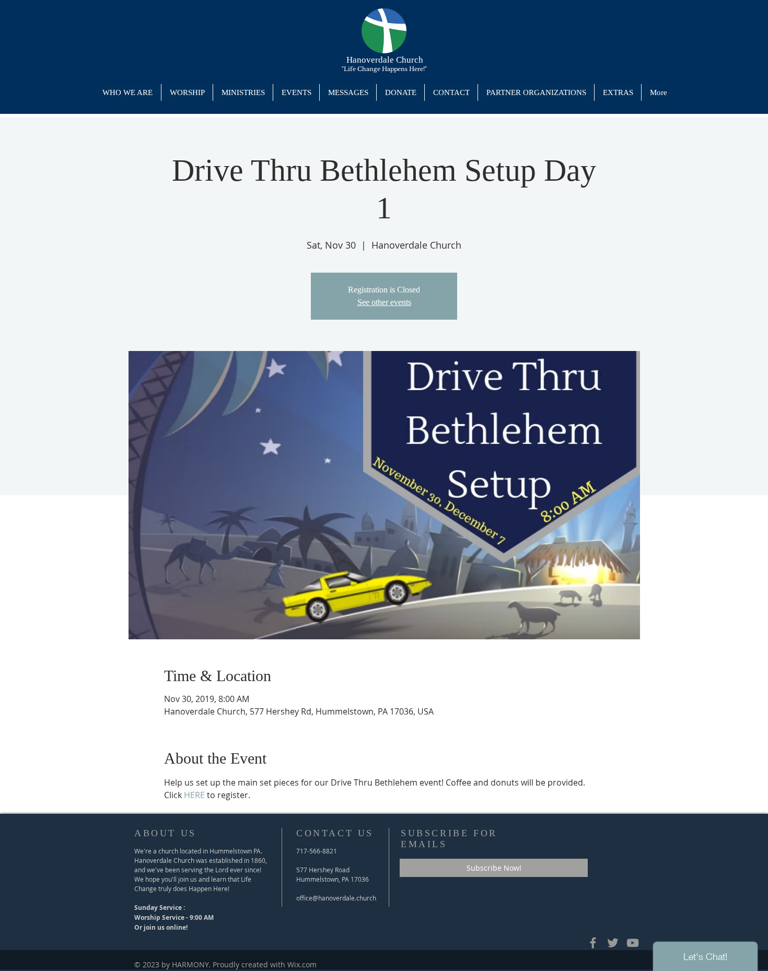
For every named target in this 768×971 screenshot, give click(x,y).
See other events (384, 302)
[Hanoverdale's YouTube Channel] (632, 942)
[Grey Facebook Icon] (593, 942)
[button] (243, 92)
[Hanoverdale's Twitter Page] (613, 942)
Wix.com (302, 964)
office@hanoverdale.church (336, 898)
